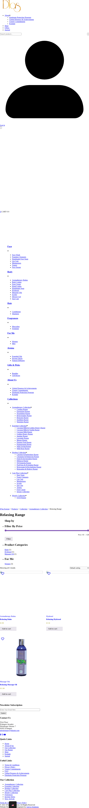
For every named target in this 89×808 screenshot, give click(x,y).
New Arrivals (9, 799)
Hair (9, 303)
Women (15, 342)
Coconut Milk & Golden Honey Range (31, 428)
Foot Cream (16, 284)
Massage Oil (9, 554)
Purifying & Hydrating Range (27, 465)
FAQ (6, 771)
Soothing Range (23, 420)
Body (10, 272)
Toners (14, 265)
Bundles (15, 373)
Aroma (10, 348)
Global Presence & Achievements (21, 20)
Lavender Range (23, 438)
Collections (12, 399)
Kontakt (12, 24)
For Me (10, 333)
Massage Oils (17, 293)
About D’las (9, 746)
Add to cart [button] (6, 629)
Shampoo (15, 314)
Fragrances (12, 318)
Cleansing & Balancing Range (28, 457)
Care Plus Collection (19, 473)
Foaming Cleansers (19, 257)
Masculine (16, 327)
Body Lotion (16, 282)
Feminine (15, 329)
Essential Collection (19, 426)
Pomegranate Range (24, 444)
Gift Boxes (16, 376)
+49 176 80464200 (7, 733)
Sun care (20, 485)
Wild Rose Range (23, 449)
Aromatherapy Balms (20, 280)
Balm (7, 550)
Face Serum (16, 267)
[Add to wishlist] (2, 573)
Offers (7, 28)
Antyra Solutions (32, 807)
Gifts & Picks (13, 365)
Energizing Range (23, 411)
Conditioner (16, 312)
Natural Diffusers (18, 361)
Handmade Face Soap (20, 259)
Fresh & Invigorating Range (27, 459)
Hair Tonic (21, 475)
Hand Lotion (16, 286)
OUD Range (21, 498)
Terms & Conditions (12, 765)
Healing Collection (19, 452)
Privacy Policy (10, 767)
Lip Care (15, 261)
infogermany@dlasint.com (9, 730)
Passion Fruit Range (24, 442)
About (7, 15)
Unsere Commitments (17, 22)
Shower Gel (16, 297)
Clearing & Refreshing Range (27, 455)
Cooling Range (22, 409)
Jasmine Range (22, 436)
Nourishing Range (23, 414)
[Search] (88, 34)
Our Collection (10, 748)
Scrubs (14, 295)
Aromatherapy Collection (21, 407)
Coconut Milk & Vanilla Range (28, 430)
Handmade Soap (18, 288)
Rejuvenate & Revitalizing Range (29, 467)
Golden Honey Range (25, 434)
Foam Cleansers (22, 477)
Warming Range (23, 422)
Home (7, 744)
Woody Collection (18, 496)
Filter (8, 539)
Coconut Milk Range (24, 432)
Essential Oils (17, 356)
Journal (7, 30)
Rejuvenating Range (24, 416)
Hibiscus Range (22, 461)
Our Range (9, 750)
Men (13, 344)
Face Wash (16, 255)
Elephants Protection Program (20, 17)
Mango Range (22, 440)
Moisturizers (16, 263)
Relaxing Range (23, 418)
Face (9, 246)
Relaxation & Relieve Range (27, 469)
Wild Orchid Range (24, 447)
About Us (11, 380)
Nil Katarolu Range (24, 463)
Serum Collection (23, 492)
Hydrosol (15, 290)
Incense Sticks (17, 358)
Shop (6, 26)
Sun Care (15, 299)
